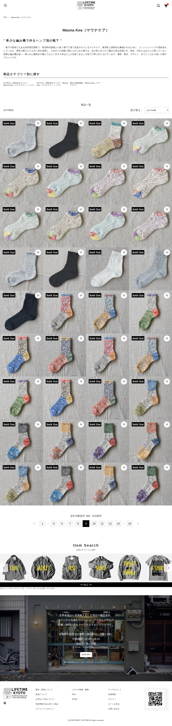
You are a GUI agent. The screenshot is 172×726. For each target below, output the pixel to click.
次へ (137, 523)
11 (102, 523)
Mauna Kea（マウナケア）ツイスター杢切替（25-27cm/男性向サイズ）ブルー (21, 480)
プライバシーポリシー (45, 709)
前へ (34, 523)
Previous (4, 568)
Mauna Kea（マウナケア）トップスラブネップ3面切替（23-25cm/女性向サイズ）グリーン (150, 308)
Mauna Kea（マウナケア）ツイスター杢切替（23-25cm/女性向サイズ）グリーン (107, 437)
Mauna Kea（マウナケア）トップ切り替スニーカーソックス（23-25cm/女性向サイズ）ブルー (64, 222)
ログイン (112, 699)
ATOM (74, 699)
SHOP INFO (86, 655)
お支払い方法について (45, 699)
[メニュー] (5, 5)
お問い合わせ (113, 709)
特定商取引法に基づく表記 (47, 704)
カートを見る (113, 704)
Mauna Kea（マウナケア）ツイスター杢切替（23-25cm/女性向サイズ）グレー (21, 437)
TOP (5, 17)
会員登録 (112, 694)
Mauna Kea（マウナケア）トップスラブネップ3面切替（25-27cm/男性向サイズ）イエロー (150, 351)
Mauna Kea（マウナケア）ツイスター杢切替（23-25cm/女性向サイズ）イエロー (64, 437)
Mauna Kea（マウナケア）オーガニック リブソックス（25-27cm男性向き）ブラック (64, 265)
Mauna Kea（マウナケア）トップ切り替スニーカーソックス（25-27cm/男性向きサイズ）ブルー (21, 179)
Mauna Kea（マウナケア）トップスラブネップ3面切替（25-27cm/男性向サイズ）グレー (107, 351)
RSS (74, 694)
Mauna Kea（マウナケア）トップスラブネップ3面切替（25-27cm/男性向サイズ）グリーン (21, 394)
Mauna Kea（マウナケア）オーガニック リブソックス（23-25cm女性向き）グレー (21, 136)
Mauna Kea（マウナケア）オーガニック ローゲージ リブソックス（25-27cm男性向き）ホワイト (107, 265)
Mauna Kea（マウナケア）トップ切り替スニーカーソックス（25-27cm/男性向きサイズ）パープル (64, 179)
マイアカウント (114, 690)
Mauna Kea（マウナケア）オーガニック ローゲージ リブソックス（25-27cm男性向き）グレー (150, 262)
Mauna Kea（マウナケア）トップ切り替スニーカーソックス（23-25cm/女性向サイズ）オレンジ (150, 222)
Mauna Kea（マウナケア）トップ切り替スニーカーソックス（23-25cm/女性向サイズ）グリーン (21, 222)
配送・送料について (44, 690)
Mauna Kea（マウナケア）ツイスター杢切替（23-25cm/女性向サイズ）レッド (150, 437)
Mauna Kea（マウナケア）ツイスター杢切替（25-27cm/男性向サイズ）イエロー (107, 480)
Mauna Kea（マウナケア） (21, 17)
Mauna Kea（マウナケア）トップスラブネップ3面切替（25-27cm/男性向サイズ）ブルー (64, 394)
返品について (41, 694)
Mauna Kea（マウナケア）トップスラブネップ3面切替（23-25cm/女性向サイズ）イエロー (107, 308)
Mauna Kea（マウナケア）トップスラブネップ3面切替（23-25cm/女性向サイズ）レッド (64, 351)
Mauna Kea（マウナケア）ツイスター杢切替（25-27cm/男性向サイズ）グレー (64, 480)
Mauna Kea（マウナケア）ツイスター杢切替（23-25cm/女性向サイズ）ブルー (150, 394)
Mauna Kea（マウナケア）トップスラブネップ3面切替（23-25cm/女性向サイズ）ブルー (21, 351)
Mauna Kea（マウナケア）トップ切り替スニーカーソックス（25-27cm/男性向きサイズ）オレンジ (107, 179)
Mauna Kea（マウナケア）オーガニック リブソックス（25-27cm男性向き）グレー (21, 265)
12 (110, 523)
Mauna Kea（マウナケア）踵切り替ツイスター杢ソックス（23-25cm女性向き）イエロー (107, 136)
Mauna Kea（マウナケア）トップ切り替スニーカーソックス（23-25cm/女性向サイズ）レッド (150, 179)
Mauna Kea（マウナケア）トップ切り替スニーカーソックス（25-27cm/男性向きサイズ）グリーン (150, 136)
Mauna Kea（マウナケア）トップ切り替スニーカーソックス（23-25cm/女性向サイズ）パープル (107, 222)
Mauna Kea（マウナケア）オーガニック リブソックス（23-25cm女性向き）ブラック (64, 133)
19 (129, 523)
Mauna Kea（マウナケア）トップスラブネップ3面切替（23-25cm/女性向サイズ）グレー (64, 308)
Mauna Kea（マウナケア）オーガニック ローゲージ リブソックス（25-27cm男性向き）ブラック (21, 308)
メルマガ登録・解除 (80, 690)
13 (118, 523)
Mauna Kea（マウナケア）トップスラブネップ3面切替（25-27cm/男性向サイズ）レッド (107, 394)
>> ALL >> (86, 584)
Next (168, 568)
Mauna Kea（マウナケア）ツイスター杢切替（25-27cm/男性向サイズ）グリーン (150, 480)
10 (94, 523)
